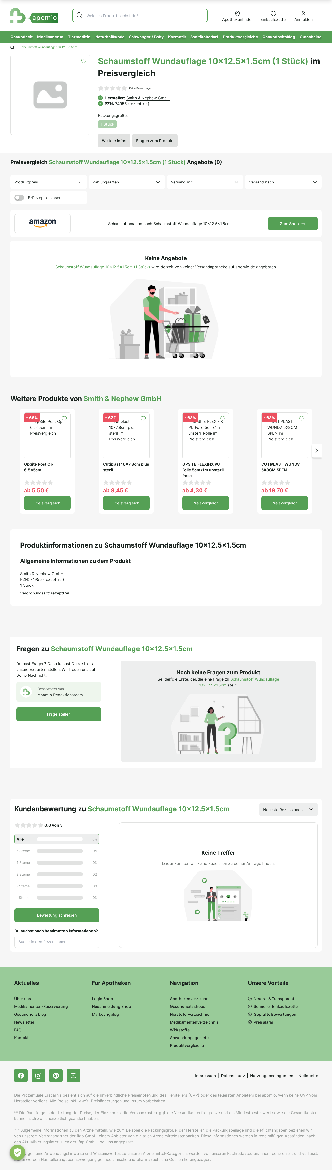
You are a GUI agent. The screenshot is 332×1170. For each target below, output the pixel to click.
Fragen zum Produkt (155, 140)
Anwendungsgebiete (189, 1037)
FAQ (17, 1029)
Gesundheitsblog (278, 36)
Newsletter (24, 1022)
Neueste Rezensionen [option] (283, 809)
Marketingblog (105, 1014)
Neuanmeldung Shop (111, 1006)
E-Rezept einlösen (44, 197)
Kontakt (21, 1037)
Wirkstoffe (180, 1029)
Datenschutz (233, 1075)
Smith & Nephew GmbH (148, 97)
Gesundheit (21, 36)
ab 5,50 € (36, 490)
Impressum (205, 1075)
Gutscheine (311, 36)
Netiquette (308, 1075)
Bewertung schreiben (57, 915)
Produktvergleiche (240, 36)
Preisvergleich (47, 503)
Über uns (22, 998)
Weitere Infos (114, 140)
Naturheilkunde (110, 36)
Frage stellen (59, 714)
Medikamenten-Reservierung (41, 1006)
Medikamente (50, 36)
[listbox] (48, 182)
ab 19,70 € (274, 490)
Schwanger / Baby (146, 36)
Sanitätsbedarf (204, 36)
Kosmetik (177, 36)
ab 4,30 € (195, 490)
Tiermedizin (79, 36)
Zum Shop (289, 223)
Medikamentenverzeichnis (194, 1022)
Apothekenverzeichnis (191, 998)
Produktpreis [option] (26, 182)
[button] (317, 450)
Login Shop (102, 998)
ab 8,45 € (115, 490)
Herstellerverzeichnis (189, 1014)
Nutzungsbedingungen (271, 1075)
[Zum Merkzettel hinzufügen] (84, 61)
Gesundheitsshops (187, 1006)
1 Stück (107, 124)
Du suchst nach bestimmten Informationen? (56, 930)
